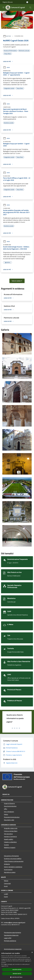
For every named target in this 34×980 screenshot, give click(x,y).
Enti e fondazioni (9, 812)
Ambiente (7, 864)
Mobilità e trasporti (9, 847)
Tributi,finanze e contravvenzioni (13, 861)
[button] (17, 977)
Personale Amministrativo (11, 817)
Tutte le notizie (16, 281)
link (7, 966)
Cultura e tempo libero (10, 831)
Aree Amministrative (10, 806)
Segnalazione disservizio (11, 935)
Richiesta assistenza (10, 941)
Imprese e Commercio (10, 837)
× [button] (32, 952)
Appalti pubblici (8, 839)
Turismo (6, 845)
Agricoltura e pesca (9, 872)
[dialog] (17, 965)
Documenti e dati (9, 820)
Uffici (5, 809)
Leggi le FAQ (7, 938)
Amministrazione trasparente (12, 949)
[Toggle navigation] (3, 7)
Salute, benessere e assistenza (13, 867)
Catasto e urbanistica (10, 842)
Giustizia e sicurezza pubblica (12, 859)
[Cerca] (30, 8)
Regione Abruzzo (8, 2)
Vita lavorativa (8, 834)
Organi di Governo (9, 803)
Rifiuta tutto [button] (17, 973)
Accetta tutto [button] (17, 969)
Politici (6, 814)
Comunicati (7, 883)
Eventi (6, 897)
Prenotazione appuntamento (12, 932)
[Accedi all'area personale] (27, 2)
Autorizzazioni (8, 870)
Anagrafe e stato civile (10, 828)
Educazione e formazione (11, 856)
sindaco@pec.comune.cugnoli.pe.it (14, 923)
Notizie (8, 36)
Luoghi (6, 894)
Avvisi (8, 67)
